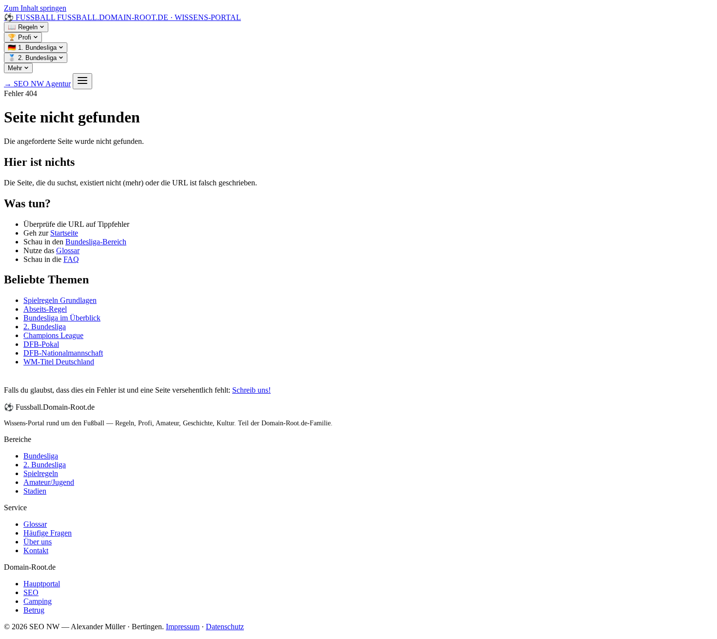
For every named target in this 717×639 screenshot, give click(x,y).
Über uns (37, 542)
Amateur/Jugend (48, 482)
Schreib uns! (251, 390)
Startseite (64, 233)
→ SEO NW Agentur (37, 84)
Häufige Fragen (47, 533)
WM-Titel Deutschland (58, 362)
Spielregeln (40, 473)
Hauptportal (41, 583)
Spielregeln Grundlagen (60, 300)
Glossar (68, 250)
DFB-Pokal (41, 344)
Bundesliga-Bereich (95, 242)
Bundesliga (40, 456)
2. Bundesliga (44, 326)
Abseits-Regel (45, 309)
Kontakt (35, 550)
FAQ (71, 259)
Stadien (34, 491)
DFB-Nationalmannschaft (63, 353)
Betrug (33, 610)
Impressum (182, 626)
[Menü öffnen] (82, 81)
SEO (31, 592)
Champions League (53, 335)
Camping (37, 601)
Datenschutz (225, 626)
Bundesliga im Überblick (61, 318)
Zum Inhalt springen (35, 8)
